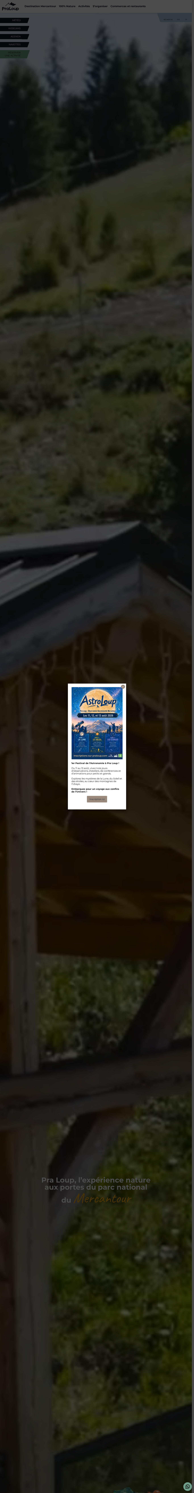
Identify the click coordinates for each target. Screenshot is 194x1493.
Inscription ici (97, 799)
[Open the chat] (187, 1486)
